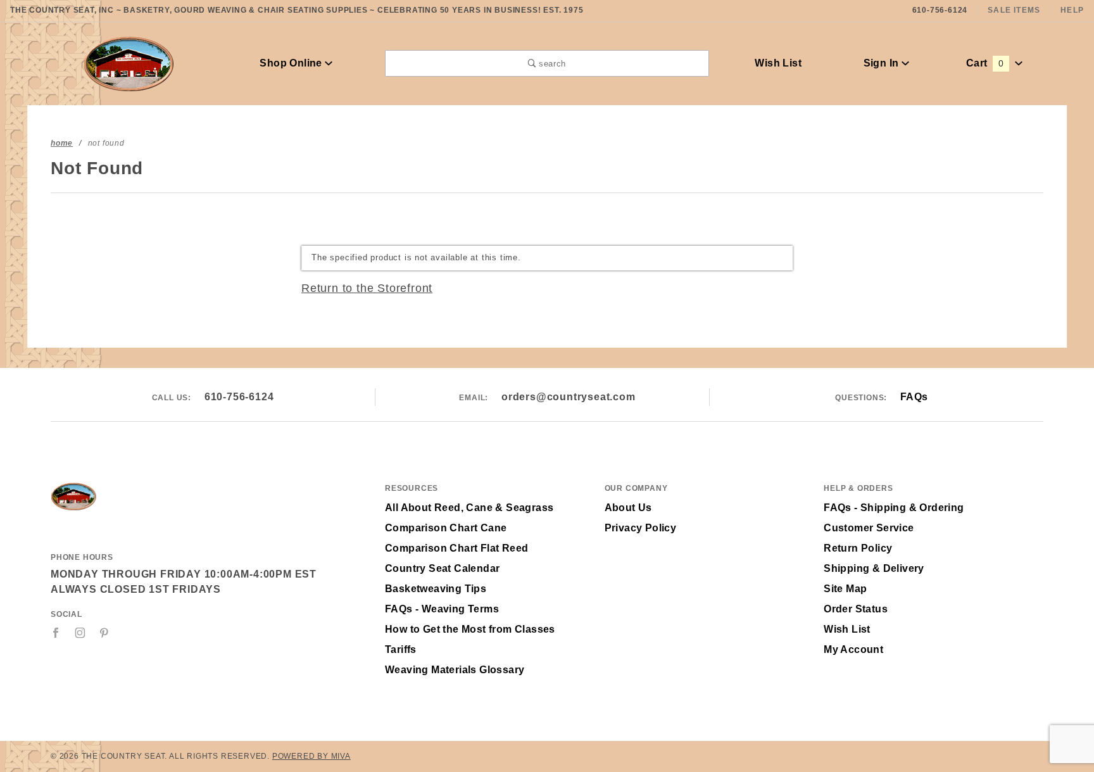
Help (1072, 10)
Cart (984, 63)
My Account (853, 649)
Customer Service (869, 527)
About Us (628, 507)
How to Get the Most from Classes (470, 629)
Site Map (845, 588)
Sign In (883, 63)
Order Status (856, 609)
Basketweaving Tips (435, 588)
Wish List (778, 63)
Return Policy (858, 548)
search (551, 63)
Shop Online (292, 63)
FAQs (914, 396)
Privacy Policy (641, 527)
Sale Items (1014, 10)
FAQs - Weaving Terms (442, 609)
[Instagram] (80, 633)
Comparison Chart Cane (445, 527)
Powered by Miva (311, 756)
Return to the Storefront (366, 288)
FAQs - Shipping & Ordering (894, 507)
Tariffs (401, 649)
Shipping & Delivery (874, 568)
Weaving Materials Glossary (454, 669)
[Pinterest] (104, 633)
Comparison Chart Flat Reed (456, 548)
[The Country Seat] (129, 62)
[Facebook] (56, 633)
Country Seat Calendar (442, 568)
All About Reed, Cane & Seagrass (469, 507)
